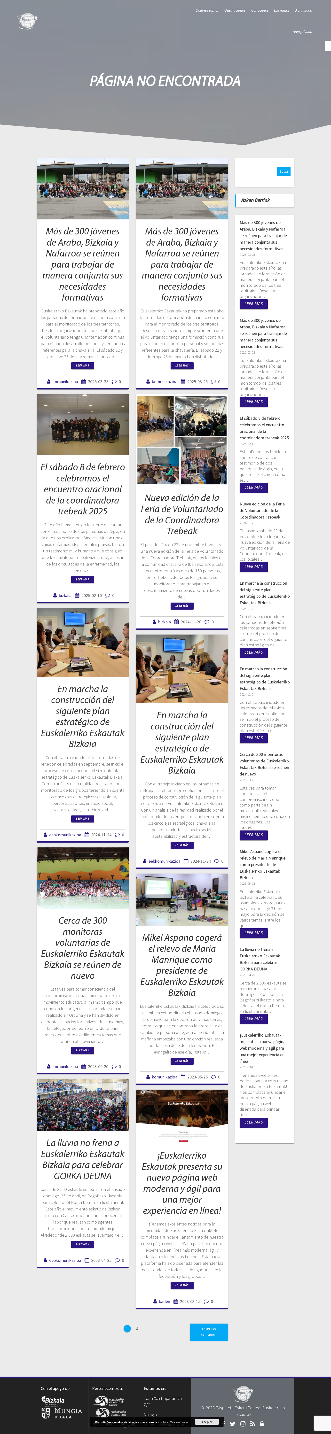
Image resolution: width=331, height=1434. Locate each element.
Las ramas (282, 11)
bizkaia (65, 595)
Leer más (82, 365)
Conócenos (259, 11)
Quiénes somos (207, 11)
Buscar (284, 172)
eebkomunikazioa (65, 834)
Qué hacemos (234, 11)
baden (164, 1301)
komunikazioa (65, 381)
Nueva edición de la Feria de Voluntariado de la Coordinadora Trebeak (262, 510)
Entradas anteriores (209, 1331)
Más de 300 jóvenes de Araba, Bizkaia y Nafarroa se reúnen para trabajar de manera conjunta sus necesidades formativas (82, 265)
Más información (179, 1422)
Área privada (302, 32)
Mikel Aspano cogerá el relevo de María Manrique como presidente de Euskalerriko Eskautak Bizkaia (262, 864)
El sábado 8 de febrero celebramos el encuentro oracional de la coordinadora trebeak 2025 (82, 490)
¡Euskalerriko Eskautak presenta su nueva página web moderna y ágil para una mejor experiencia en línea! (262, 1048)
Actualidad (303, 11)
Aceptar (207, 1422)
